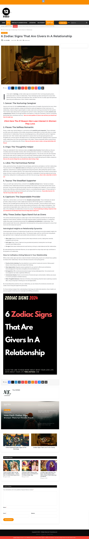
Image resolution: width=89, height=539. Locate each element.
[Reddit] (26, 88)
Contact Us (43, 534)
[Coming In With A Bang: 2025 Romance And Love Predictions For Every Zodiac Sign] (30, 465)
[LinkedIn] (16, 88)
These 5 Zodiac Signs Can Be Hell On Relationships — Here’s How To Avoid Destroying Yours (11, 474)
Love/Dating (32, 22)
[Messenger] (39, 88)
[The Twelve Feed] (6, 12)
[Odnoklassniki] (32, 88)
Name (5, 507)
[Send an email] (8, 40)
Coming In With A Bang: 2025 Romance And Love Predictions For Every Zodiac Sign (30, 474)
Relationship (41, 22)
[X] (12, 88)
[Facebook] (9, 88)
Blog (8, 22)
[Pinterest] (22, 88)
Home (3, 22)
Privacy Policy (50, 534)
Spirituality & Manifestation (19, 22)
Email (4, 513)
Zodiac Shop (63, 22)
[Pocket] (36, 88)
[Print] (46, 382)
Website (33, 513)
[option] (30, 415)
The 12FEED (6, 40)
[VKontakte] (29, 88)
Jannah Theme (16, 537)
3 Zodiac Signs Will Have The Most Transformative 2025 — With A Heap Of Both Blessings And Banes (40, 26)
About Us (38, 534)
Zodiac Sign (50, 22)
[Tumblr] (19, 88)
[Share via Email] (42, 88)
